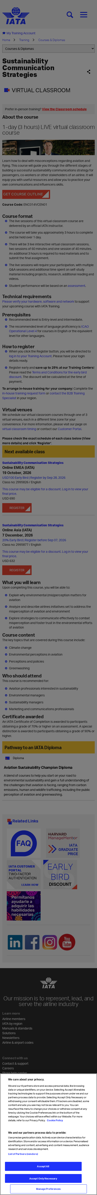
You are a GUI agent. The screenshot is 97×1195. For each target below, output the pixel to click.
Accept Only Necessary (43, 1178)
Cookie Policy (54, 1120)
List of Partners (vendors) (23, 1154)
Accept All (43, 1166)
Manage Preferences (48, 1188)
